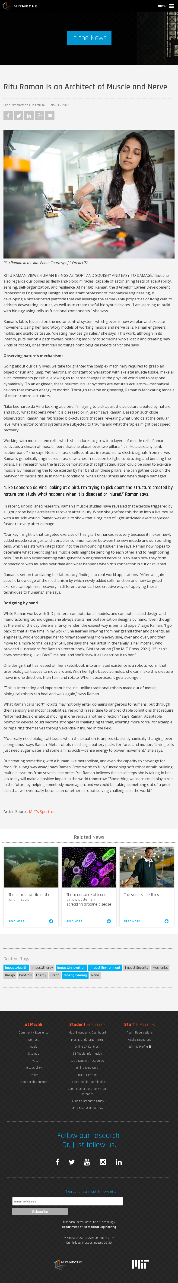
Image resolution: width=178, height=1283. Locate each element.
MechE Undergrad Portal (87, 1040)
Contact (33, 1040)
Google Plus (39, 115)
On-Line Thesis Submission (87, 1082)
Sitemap (33, 1054)
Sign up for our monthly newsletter (91, 1191)
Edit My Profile (138, 1047)
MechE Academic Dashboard (87, 1033)
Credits (33, 1075)
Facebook (8, 115)
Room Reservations (140, 1033)
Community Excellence (33, 1033)
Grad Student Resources (87, 1061)
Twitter (18, 115)
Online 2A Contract (87, 1047)
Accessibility (33, 1068)
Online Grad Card (87, 1068)
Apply (33, 1047)
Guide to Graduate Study (87, 1101)
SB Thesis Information (87, 1054)
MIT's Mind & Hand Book (87, 1108)
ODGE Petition (87, 1075)
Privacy (33, 1061)
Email (49, 115)
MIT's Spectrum (43, 811)
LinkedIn (29, 115)
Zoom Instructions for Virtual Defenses (87, 1091)
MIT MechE (20, 7)
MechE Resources (139, 1040)
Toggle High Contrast (34, 1082)
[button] (166, 6)
